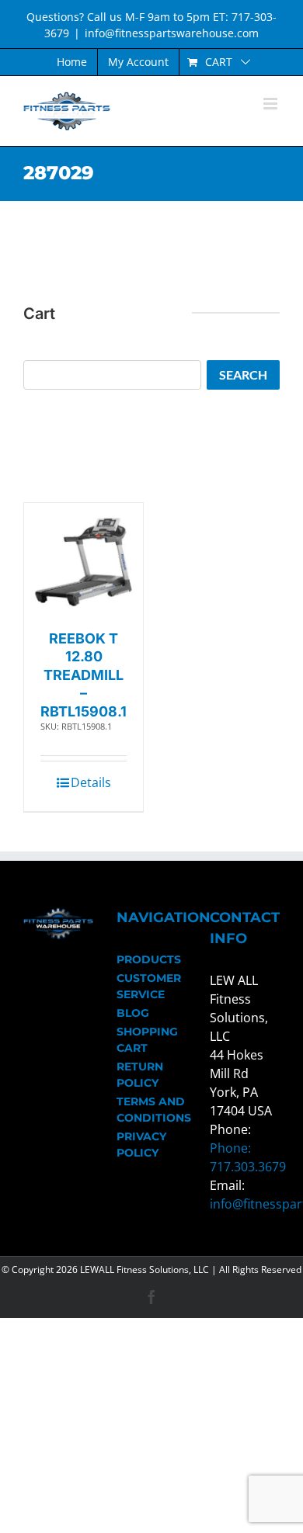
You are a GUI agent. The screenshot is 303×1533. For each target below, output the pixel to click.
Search (243, 374)
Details (91, 782)
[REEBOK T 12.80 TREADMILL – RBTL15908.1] (83, 562)
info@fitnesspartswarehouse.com (172, 33)
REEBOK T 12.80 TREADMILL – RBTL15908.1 (83, 675)
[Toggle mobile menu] (271, 103)
